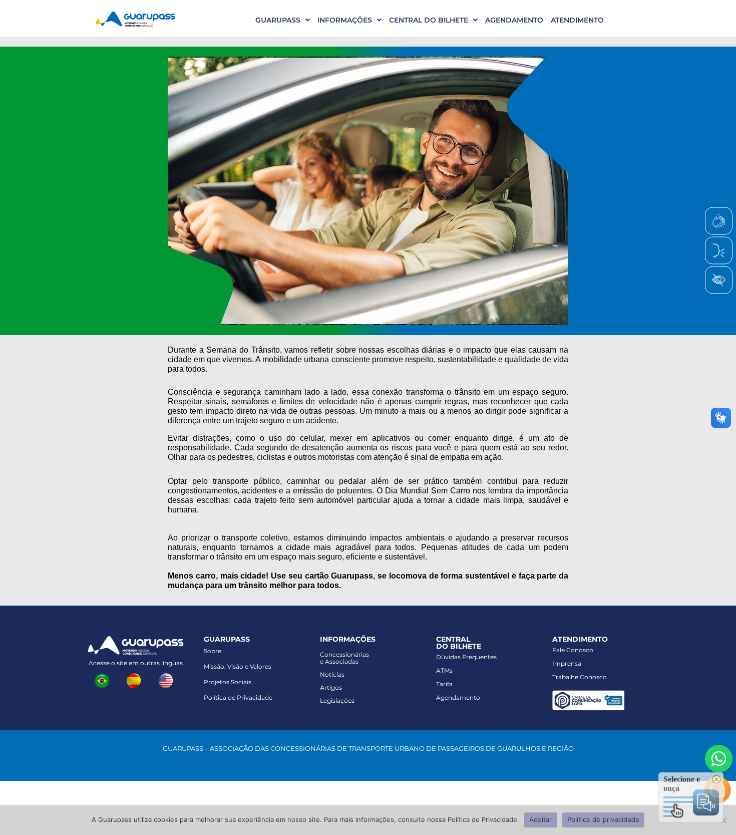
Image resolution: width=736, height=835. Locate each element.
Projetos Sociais (227, 682)
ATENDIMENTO (577, 20)
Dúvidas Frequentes (466, 657)
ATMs (444, 670)
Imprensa (566, 663)
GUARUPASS (277, 20)
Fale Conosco (572, 650)
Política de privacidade (603, 819)
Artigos (331, 687)
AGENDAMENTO (514, 20)
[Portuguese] (104, 680)
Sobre (212, 651)
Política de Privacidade (238, 697)
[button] (279, 20)
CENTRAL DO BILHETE (428, 20)
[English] (168, 680)
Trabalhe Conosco (579, 677)
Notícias (332, 674)
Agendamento (458, 697)
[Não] (723, 820)
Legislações (337, 700)
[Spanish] (136, 680)
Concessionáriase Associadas (344, 658)
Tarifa (444, 684)
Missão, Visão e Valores (237, 666)
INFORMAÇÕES (344, 20)
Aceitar (540, 819)
